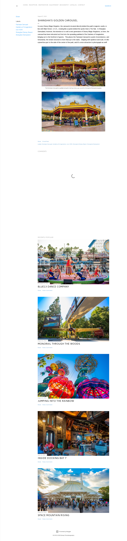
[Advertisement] (73, 217)
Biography (64, 5)
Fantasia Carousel (22, 24)
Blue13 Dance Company (53, 286)
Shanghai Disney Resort (24, 32)
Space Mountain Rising (53, 515)
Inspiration (43, 5)
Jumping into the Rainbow (56, 401)
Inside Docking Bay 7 (52, 458)
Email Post (45, 141)
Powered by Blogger (65, 531)
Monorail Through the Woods (59, 343)
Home (25, 5)
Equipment (54, 5)
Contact (81, 5)
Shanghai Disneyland (23, 35)
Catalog (73, 5)
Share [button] (18, 16)
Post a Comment (47, 290)
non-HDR (19, 30)
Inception (33, 5)
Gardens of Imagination (24, 27)
